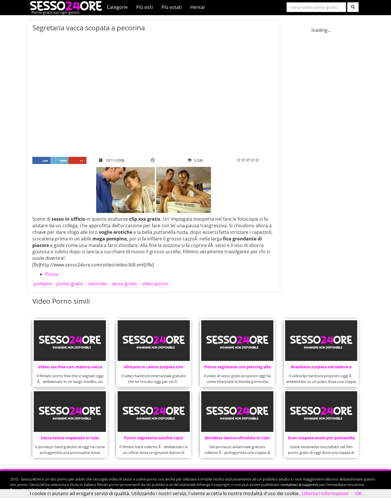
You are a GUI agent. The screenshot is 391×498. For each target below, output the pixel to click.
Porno (52, 274)
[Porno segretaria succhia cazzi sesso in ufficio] (154, 411)
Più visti (144, 7)
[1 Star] (238, 160)
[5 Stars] (257, 160)
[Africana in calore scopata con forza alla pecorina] (154, 340)
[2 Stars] (243, 160)
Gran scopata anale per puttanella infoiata (321, 439)
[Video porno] (67, 5)
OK (358, 493)
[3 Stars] (248, 160)
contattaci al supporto (299, 484)
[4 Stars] (252, 160)
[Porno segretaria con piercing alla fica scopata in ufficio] (237, 340)
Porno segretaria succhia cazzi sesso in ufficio (153, 439)
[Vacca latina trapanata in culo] (70, 411)
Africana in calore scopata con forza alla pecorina (153, 368)
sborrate (97, 283)
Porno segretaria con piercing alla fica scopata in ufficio (237, 368)
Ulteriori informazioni (325, 493)
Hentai (197, 7)
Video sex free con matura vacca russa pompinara (70, 368)
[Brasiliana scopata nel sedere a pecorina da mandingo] (321, 340)
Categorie (117, 7)
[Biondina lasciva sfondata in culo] (237, 411)
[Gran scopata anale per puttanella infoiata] (321, 411)
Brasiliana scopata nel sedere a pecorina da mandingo (321, 368)
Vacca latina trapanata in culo (70, 437)
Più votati (171, 7)
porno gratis (69, 283)
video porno (155, 283)
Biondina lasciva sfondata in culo (237, 437)
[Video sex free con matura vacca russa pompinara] (70, 340)
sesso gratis (124, 283)
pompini (43, 283)
